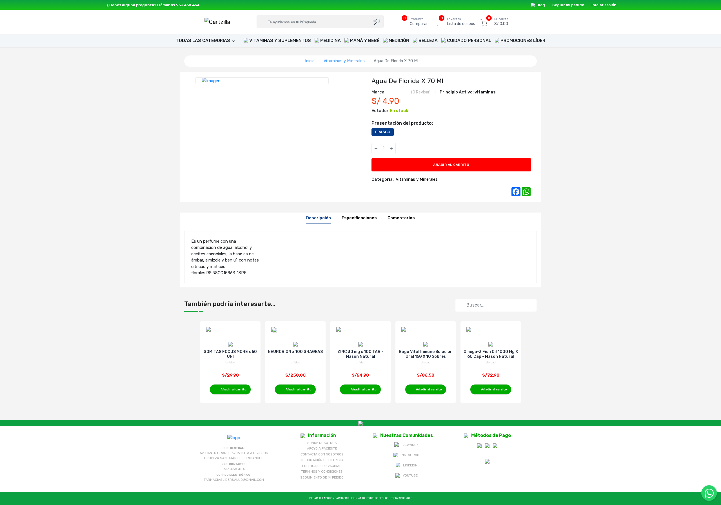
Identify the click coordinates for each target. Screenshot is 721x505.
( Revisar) (421, 92)
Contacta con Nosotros (322, 454)
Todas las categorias (203, 40)
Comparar (419, 21)
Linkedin (410, 465)
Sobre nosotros (322, 443)
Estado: (379, 110)
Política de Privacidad (322, 466)
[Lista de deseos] (403, 148)
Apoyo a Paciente (322, 448)
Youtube (410, 475)
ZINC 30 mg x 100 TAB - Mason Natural (360, 354)
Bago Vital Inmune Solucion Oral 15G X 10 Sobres (426, 354)
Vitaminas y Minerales (344, 60)
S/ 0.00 (501, 21)
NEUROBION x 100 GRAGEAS (295, 351)
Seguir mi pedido (568, 5)
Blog (541, 5)
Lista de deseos (461, 21)
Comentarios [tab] (401, 217)
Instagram (410, 455)
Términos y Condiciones (322, 471)
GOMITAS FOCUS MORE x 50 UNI (230, 354)
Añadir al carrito (451, 165)
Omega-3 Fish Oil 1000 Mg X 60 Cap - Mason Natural (491, 354)
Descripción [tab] (318, 217)
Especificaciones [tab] (359, 217)
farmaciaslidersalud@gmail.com (234, 480)
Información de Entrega (322, 460)
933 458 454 (188, 5)
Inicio (310, 60)
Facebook (410, 445)
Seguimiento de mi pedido (322, 477)
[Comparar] (414, 148)
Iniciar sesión (604, 5)
